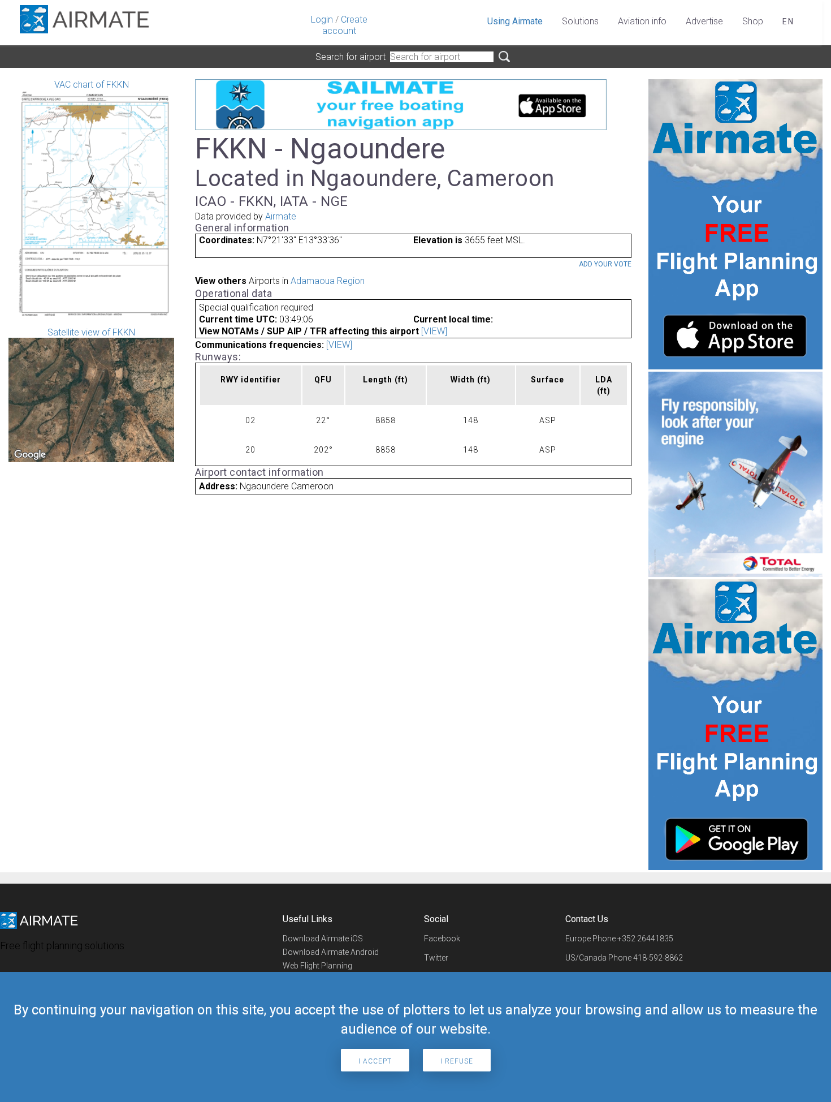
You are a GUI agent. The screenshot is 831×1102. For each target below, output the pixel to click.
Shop (752, 21)
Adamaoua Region (328, 281)
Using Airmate (515, 21)
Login (322, 19)
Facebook (442, 938)
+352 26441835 (645, 938)
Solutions (580, 21)
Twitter (436, 957)
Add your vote (605, 264)
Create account (344, 25)
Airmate (280, 216)
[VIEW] (434, 331)
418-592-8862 (658, 957)
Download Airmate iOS (323, 938)
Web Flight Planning (317, 965)
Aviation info (642, 21)
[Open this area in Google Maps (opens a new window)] (30, 454)
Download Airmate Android (331, 952)
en (788, 21)
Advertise (704, 21)
